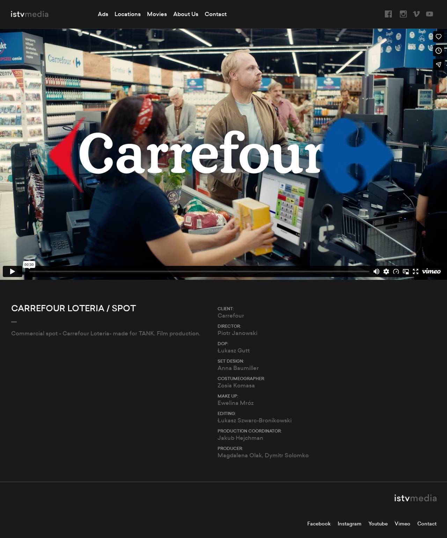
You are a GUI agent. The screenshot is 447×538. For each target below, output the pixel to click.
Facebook (319, 523)
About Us (185, 14)
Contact (216, 14)
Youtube (378, 523)
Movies (157, 14)
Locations (128, 14)
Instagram (349, 523)
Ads (103, 14)
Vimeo (402, 523)
